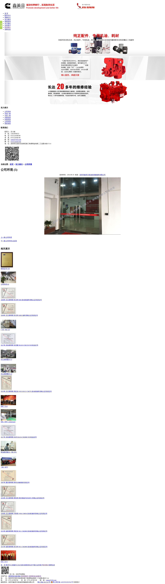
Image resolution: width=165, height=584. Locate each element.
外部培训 (8, 119)
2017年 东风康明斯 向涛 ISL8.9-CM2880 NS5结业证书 (19, 437)
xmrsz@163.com (16, 139)
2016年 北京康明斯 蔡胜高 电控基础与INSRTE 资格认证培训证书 (22, 498)
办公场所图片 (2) (6, 374)
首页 (11, 164)
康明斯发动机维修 (14, 576)
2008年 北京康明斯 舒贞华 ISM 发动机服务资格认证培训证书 (21, 300)
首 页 (6, 13)
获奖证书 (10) (5, 268)
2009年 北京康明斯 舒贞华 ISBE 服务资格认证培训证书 (19, 315)
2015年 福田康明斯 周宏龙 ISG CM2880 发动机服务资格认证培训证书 (24, 531)
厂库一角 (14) (5, 329)
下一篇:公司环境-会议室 (9, 241)
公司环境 (8, 121)
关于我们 (8, 23)
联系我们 (8, 27)
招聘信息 (8, 29)
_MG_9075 (4, 467)
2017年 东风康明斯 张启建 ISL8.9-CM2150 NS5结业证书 (19, 345)
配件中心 (8, 15)
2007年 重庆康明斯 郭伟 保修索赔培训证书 (15, 482)
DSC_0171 (4, 561)
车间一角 (8, 113)
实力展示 (8, 19)
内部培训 (8, 117)
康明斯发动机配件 (35, 576)
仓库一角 (8, 115)
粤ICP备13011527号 (44, 582)
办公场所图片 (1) (6, 359)
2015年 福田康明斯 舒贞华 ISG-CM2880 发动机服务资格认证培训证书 (24, 547)
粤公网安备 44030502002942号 (63, 582)
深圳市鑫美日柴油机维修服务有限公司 (93, 175)
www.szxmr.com (16, 141)
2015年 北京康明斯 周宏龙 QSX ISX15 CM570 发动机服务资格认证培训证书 (26, 391)
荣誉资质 (8, 123)
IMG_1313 (4, 406)
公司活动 (8, 111)
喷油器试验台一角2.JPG (9, 452)
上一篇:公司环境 (6, 237)
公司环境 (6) (5, 284)
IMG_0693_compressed (8, 422)
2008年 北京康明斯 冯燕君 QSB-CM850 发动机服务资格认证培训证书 (24, 513)
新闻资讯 (8, 21)
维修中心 (8, 17)
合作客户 (8, 25)
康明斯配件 (25, 576)
